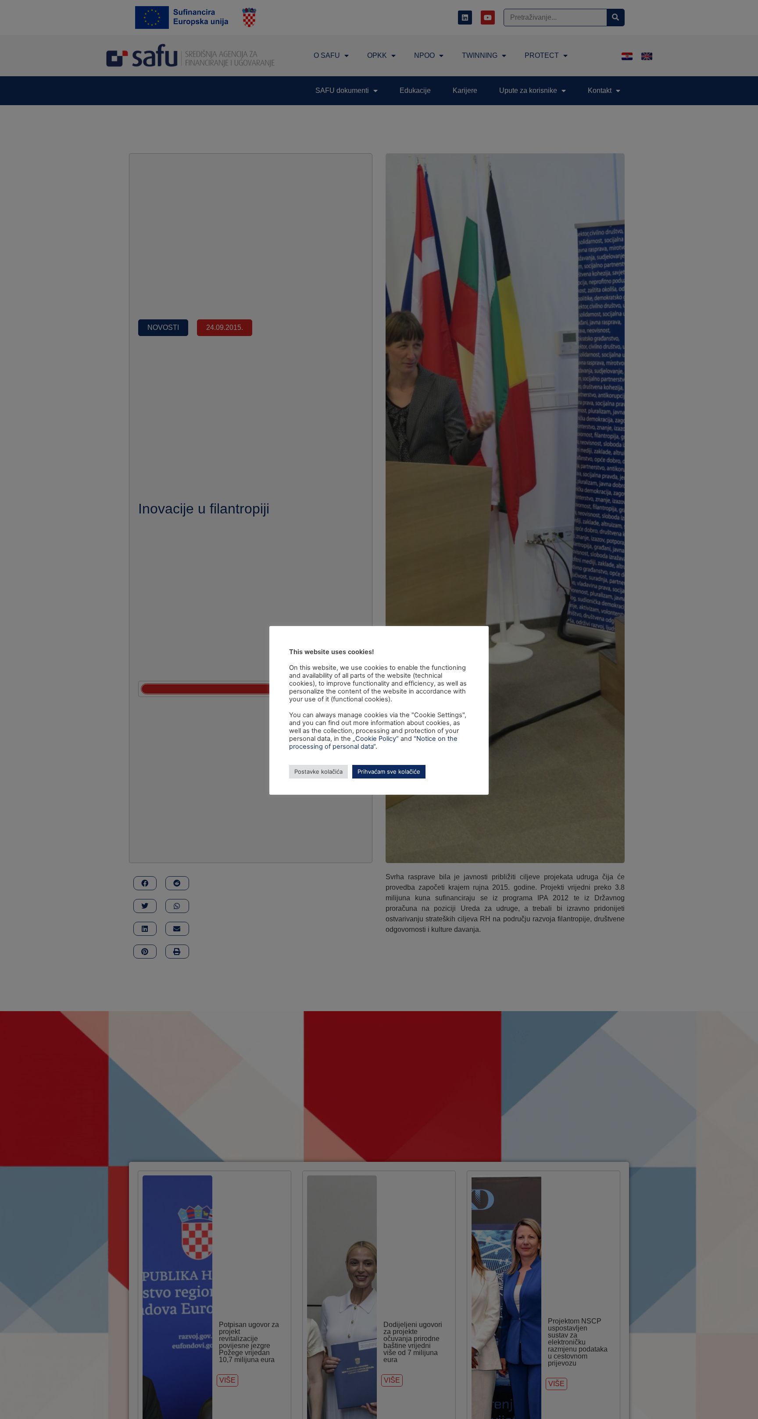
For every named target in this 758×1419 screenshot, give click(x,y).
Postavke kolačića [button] (318, 771)
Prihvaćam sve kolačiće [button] (389, 771)
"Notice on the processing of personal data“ (373, 742)
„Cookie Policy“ (376, 739)
